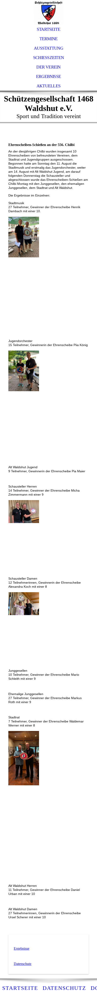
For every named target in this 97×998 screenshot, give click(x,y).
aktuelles (48, 86)
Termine (48, 38)
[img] (48, 12)
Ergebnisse (48, 76)
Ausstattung (48, 48)
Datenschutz (22, 964)
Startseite (48, 29)
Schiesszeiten (48, 57)
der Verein (48, 67)
